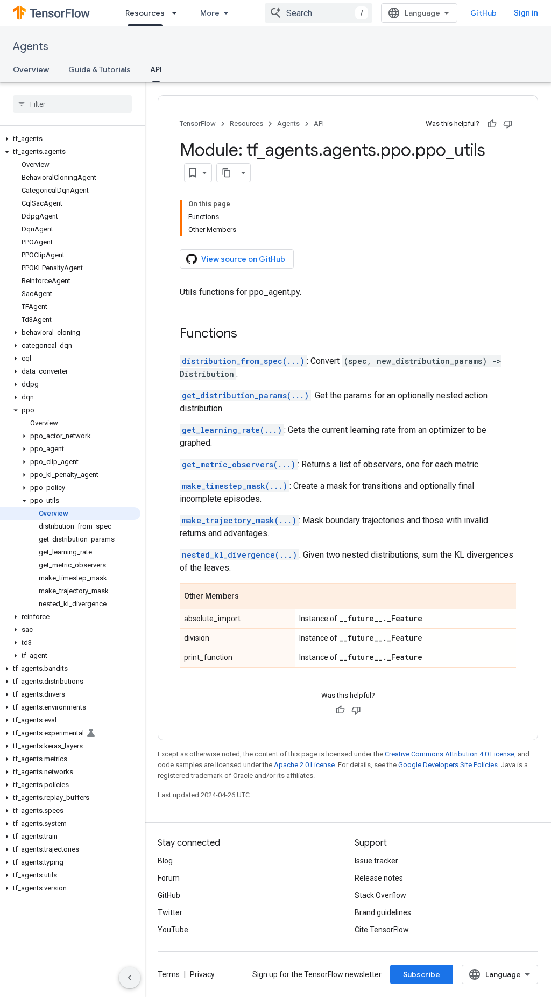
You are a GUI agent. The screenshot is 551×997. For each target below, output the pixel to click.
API (156, 69)
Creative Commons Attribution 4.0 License (449, 754)
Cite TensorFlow (382, 929)
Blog (165, 860)
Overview (31, 69)
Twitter (170, 912)
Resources (145, 13)
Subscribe (421, 974)
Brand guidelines (383, 912)
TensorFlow (198, 124)
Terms (169, 974)
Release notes (379, 878)
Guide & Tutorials (99, 69)
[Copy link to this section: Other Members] (249, 597)
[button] (70, 138)
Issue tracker (376, 860)
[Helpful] (492, 124)
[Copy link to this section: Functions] (248, 334)
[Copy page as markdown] (226, 173)
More (210, 13)
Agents (30, 46)
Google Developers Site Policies (448, 765)
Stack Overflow (380, 895)
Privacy (202, 974)
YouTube (173, 929)
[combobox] (318, 13)
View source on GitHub (243, 259)
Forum (169, 878)
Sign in (526, 13)
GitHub (483, 13)
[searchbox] (72, 104)
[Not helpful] (508, 124)
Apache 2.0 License (304, 765)
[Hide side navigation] (129, 977)
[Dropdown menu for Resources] (177, 13)
